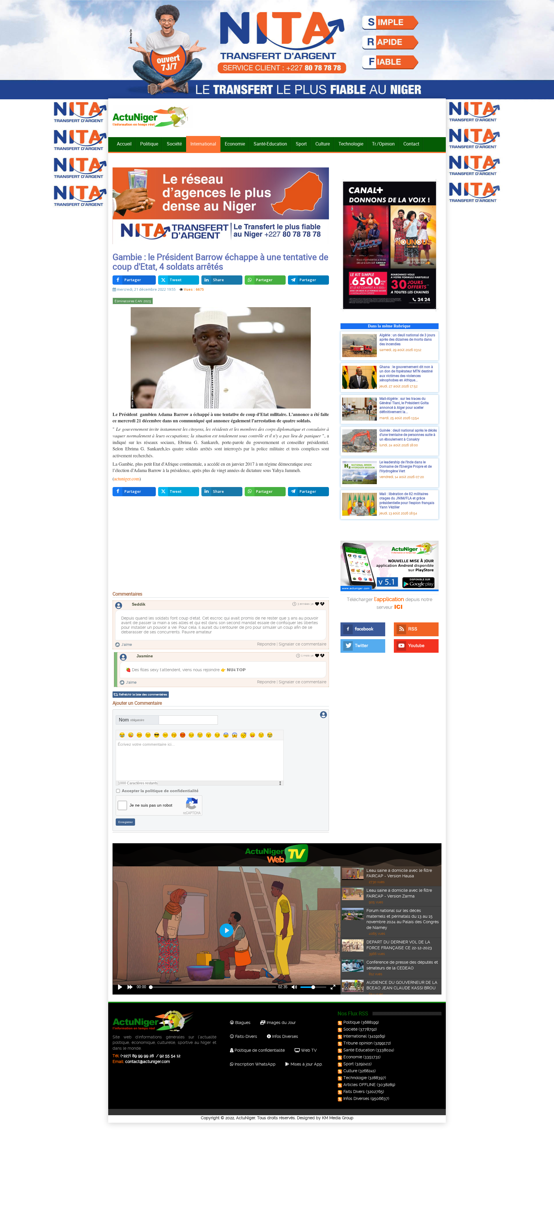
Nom (131, 719)
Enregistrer (125, 822)
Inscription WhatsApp (254, 1064)
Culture (322, 144)
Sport (301, 144)
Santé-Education (270, 144)
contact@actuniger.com (147, 1061)
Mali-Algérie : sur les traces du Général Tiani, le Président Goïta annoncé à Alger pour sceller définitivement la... (404, 405)
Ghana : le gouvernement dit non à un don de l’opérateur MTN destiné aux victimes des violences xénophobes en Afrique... (406, 373)
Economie (235, 144)
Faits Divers (354, 1091)
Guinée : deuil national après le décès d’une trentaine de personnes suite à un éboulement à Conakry (408, 434)
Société (174, 144)
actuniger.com (126, 478)
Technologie (350, 144)
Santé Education (359, 1050)
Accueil (124, 144)
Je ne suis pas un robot (151, 805)
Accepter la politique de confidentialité (160, 790)
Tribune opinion (358, 1043)
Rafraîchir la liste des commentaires (143, 694)
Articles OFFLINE (359, 1084)
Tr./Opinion (383, 144)
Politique (149, 144)
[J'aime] (317, 604)
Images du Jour (280, 1022)
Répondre (266, 644)
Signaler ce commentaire (302, 644)
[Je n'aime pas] (322, 604)
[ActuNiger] (153, 116)
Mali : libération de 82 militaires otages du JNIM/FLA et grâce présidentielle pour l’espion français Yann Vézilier (406, 500)
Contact (411, 144)
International (203, 144)
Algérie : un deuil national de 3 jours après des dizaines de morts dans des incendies (407, 339)
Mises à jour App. (306, 1064)
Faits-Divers (245, 1036)
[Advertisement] (221, 545)
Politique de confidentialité (259, 1050)
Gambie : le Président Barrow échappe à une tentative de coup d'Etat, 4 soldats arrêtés (220, 261)
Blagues (242, 1022)
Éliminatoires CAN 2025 (133, 301)
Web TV (308, 1050)
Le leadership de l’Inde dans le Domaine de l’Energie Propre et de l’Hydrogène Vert (405, 466)
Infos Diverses (284, 1036)
